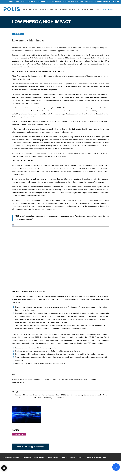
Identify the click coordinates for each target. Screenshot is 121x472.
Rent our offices (54, 2)
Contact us (20, 2)
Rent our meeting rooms (73, 2)
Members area (109, 9)
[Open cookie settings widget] (4, 468)
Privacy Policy (39, 457)
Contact (81, 457)
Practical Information (96, 457)
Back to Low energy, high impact (30, 446)
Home (11, 2)
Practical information (36, 2)
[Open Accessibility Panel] (116, 467)
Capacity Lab (94, 9)
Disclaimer (26, 457)
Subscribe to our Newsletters (98, 2)
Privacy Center (68, 457)
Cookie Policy (53, 457)
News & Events (53, 9)
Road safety (19, 434)
